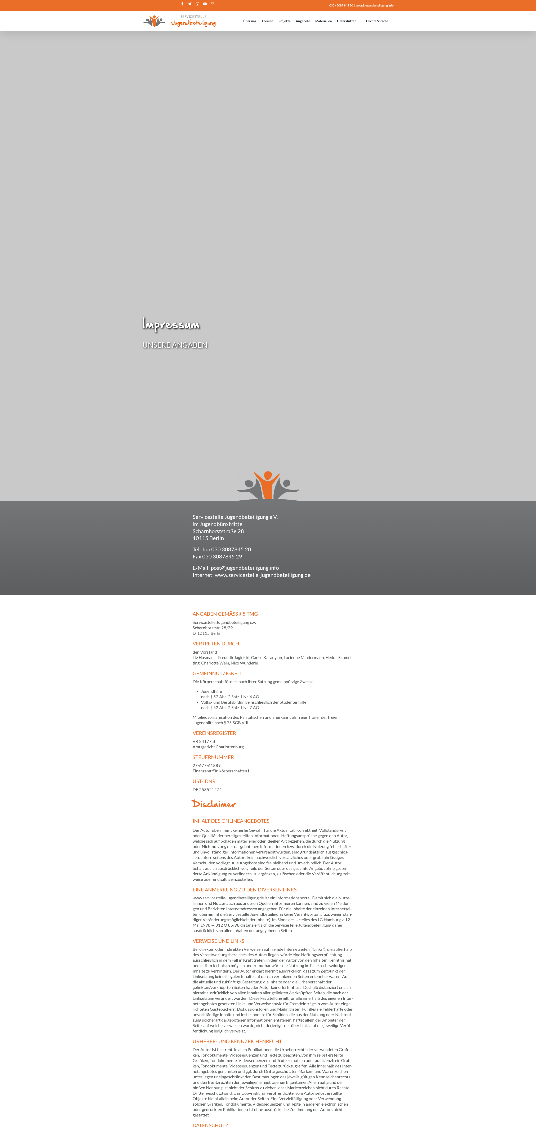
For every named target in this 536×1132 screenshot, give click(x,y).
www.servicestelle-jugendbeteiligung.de (263, 574)
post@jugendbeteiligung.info (375, 5)
